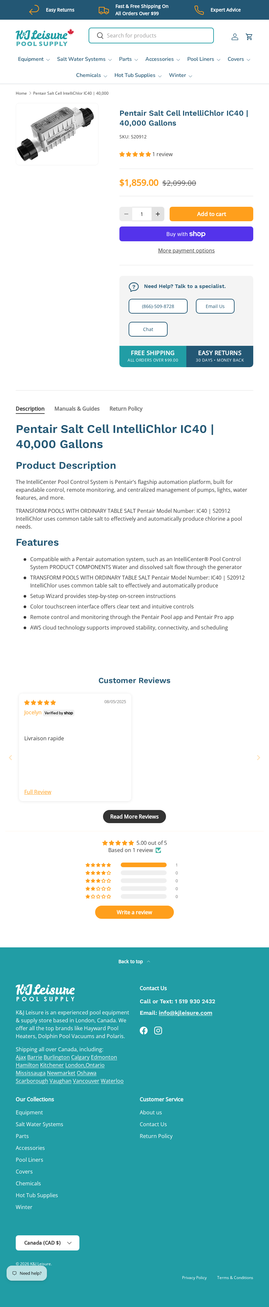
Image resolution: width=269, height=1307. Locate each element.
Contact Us (153, 1124)
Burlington (57, 1057)
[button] (249, 37)
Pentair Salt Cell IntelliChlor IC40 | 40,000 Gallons (72, 93)
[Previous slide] (10, 757)
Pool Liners (29, 1159)
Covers (24, 1171)
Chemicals (28, 1183)
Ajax (21, 1057)
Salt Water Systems (39, 1124)
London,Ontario (85, 1065)
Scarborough (32, 1080)
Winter (24, 1207)
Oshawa (86, 1073)
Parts (22, 1136)
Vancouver (86, 1080)
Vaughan (61, 1080)
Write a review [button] (134, 912)
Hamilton (27, 1065)
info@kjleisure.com (185, 1013)
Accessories (30, 1148)
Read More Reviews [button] (134, 816)
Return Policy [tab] (126, 408)
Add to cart (211, 214)
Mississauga (31, 1073)
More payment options (186, 250)
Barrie (34, 1057)
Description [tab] (30, 408)
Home (21, 93)
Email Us (215, 306)
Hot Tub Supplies (37, 1195)
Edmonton (104, 1057)
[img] (40, 702)
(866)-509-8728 (158, 306)
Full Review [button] (37, 792)
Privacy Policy (194, 1277)
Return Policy (156, 1136)
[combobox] (151, 35)
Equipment (29, 1112)
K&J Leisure (40, 1264)
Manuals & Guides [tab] (77, 408)
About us (151, 1112)
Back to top (131, 961)
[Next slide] (258, 757)
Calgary (80, 1057)
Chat (148, 329)
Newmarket (61, 1073)
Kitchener (52, 1065)
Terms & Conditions (235, 1277)
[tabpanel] (134, 526)
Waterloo (112, 1080)
